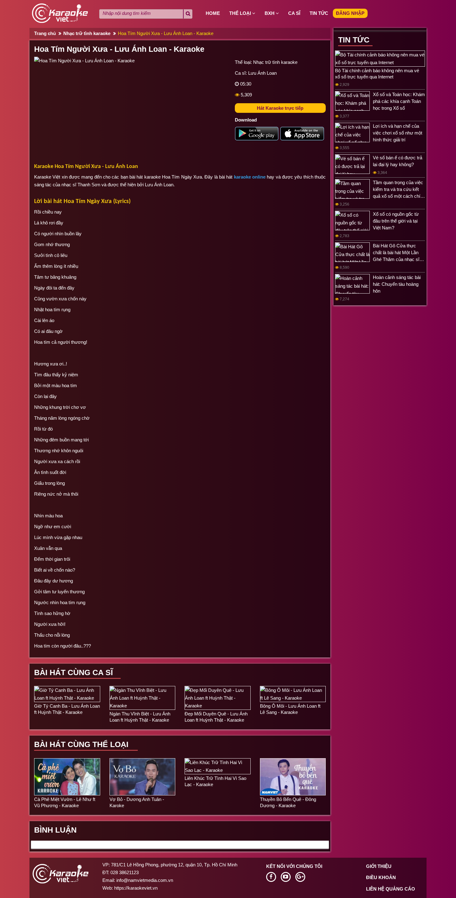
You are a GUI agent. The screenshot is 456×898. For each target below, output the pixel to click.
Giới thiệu (378, 866)
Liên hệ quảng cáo (390, 888)
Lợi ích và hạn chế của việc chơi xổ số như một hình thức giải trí (397, 132)
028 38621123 (124, 872)
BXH (270, 13)
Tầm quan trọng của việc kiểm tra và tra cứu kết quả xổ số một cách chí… (399, 189)
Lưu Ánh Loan (262, 73)
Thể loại (240, 13)
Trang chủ (45, 33)
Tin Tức (353, 39)
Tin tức (319, 13)
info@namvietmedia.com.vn (144, 880)
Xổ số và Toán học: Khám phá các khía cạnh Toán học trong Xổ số (399, 101)
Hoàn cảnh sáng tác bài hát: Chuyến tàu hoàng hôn (397, 284)
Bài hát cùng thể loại (81, 744)
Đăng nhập (350, 13)
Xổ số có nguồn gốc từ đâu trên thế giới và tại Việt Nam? (396, 220)
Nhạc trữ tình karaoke (86, 33)
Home (213, 13)
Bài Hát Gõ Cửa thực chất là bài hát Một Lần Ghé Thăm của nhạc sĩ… (398, 252)
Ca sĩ (294, 13)
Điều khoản (381, 877)
